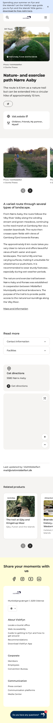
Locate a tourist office (19, 625)
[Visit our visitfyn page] (22, 579)
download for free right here (17, 11)
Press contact (15, 686)
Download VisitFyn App (20, 643)
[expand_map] (45, 398)
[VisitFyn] (16, 592)
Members (13, 661)
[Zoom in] (44, 437)
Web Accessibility (17, 629)
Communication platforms (21, 690)
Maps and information (15, 308)
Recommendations (18, 639)
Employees (13, 665)
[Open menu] (45, 17)
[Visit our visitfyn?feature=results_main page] (30, 579)
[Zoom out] (44, 444)
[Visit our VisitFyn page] (14, 579)
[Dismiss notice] (48, 6)
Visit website (18, 116)
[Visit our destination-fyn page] (39, 579)
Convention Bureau (18, 669)
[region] (26, 421)
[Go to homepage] (26, 17)
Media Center (15, 694)
